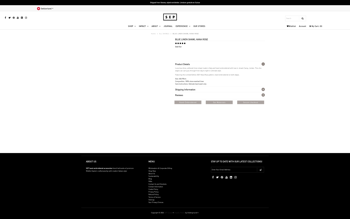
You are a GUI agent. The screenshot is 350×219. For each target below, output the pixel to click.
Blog (150, 179)
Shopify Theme (179, 213)
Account (302, 26)
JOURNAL (168, 26)
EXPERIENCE (182, 26)
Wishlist (292, 26)
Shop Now (152, 171)
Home (153, 34)
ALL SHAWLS (164, 34)
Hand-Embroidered (187, 102)
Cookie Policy (153, 189)
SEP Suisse (168, 213)
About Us (151, 174)
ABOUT (155, 26)
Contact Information (155, 187)
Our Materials (219, 102)
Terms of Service (154, 197)
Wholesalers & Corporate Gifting (160, 168)
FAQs (150, 181)
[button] (180, 43)
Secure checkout (250, 102)
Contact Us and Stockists (157, 184)
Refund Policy (153, 194)
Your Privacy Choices (155, 202)
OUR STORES (199, 26)
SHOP (130, 26)
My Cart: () (316, 26)
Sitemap (151, 200)
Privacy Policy (153, 192)
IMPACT (142, 26)
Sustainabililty (153, 176)
